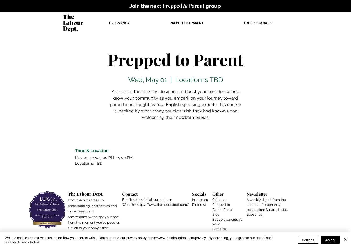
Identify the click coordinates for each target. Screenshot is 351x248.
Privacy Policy (28, 242)
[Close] (345, 240)
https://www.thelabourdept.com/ (163, 204)
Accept (330, 239)
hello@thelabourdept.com (153, 199)
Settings (308, 239)
